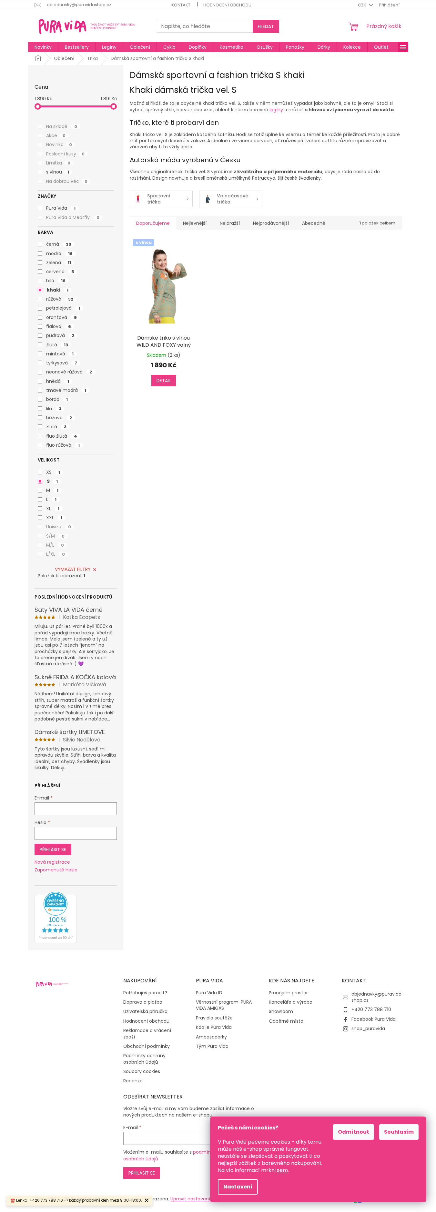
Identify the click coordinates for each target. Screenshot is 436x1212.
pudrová (60, 335)
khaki (57, 290)
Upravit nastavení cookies (199, 1199)
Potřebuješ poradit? (145, 993)
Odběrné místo (286, 1021)
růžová (59, 299)
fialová (58, 326)
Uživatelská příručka (145, 1011)
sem (282, 1170)
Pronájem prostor (288, 993)
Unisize (58, 526)
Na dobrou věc (66, 181)
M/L (55, 545)
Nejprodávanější (271, 223)
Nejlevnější (195, 223)
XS (53, 472)
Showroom (281, 1011)
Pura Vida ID (209, 993)
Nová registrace (52, 862)
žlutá (57, 345)
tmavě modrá (66, 390)
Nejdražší (230, 223)
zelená (58, 262)
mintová (60, 354)
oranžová (61, 317)
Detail (164, 380)
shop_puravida (368, 1028)
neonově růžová (69, 372)
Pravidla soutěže (214, 1018)
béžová (59, 417)
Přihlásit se (53, 849)
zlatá (56, 426)
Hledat (266, 26)
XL (52, 508)
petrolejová (63, 308)
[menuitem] (43, 47)
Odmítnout (353, 1132)
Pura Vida (61, 208)
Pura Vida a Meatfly (72, 217)
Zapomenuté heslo (56, 870)
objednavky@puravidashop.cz (376, 997)
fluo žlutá (61, 436)
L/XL (55, 554)
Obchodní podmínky (146, 1046)
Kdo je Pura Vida (214, 1027)
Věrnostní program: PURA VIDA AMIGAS (224, 1005)
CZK (362, 5)
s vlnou (57, 172)
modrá (59, 253)
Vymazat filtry (73, 569)
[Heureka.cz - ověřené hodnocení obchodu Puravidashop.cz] (55, 917)
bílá (56, 280)
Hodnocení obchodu (227, 5)
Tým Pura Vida (212, 1046)
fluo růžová (63, 445)
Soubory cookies (141, 1071)
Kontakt (180, 5)
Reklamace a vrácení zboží (147, 1034)
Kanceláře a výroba (290, 1002)
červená (60, 271)
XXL (54, 517)
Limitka (58, 163)
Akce (56, 135)
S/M (55, 536)
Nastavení (237, 1186)
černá (58, 244)
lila (53, 408)
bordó (57, 399)
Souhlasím (399, 1132)
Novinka (59, 144)
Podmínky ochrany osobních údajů (144, 1059)
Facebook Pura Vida (373, 1019)
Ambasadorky (211, 1037)
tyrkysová (61, 363)
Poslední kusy (65, 154)
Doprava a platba (142, 1002)
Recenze (133, 1081)
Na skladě (61, 126)
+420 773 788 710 (371, 1009)
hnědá (57, 381)
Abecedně (313, 223)
